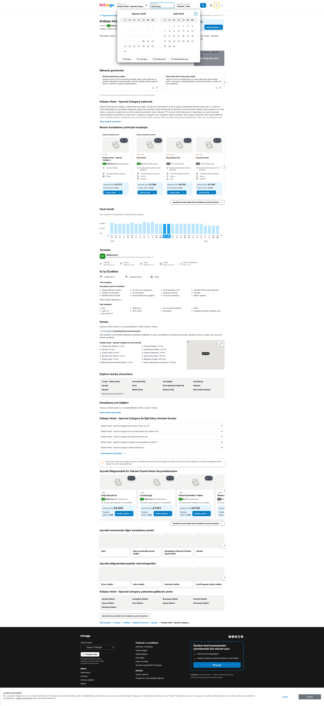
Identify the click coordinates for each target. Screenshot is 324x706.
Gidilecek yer (122, 4)
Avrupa (117, 623)
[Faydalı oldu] (153, 87)
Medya (83, 683)
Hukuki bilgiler (141, 650)
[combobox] (133, 5)
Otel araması (105, 623)
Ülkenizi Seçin (86, 643)
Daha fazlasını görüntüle (110, 121)
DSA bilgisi (140, 658)
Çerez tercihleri (142, 661)
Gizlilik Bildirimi (142, 654)
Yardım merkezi (142, 674)
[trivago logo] (107, 5)
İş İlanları (84, 676)
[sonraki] (195, 13)
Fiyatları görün (212, 27)
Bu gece (128, 59)
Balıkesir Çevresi (140, 623)
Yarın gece (143, 59)
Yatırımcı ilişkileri (87, 680)
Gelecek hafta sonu (181, 59)
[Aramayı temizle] (146, 5)
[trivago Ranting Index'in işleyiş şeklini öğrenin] (153, 257)
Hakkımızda (85, 672)
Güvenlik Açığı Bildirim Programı (149, 665)
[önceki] (108, 236)
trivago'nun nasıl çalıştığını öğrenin (150, 678)
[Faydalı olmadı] (156, 87)
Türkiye (126, 623)
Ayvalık (154, 623)
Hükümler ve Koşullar (144, 647)
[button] (132, 5)
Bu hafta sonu (160, 59)
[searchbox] (132, 6)
